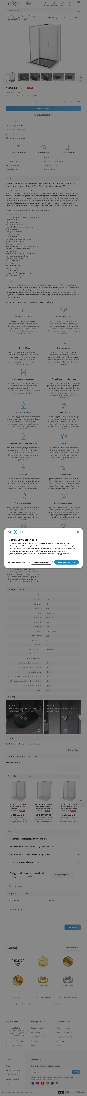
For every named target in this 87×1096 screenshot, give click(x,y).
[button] (16, 562)
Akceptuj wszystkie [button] (66, 562)
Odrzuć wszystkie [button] (41, 562)
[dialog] (43, 548)
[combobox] (78, 532)
